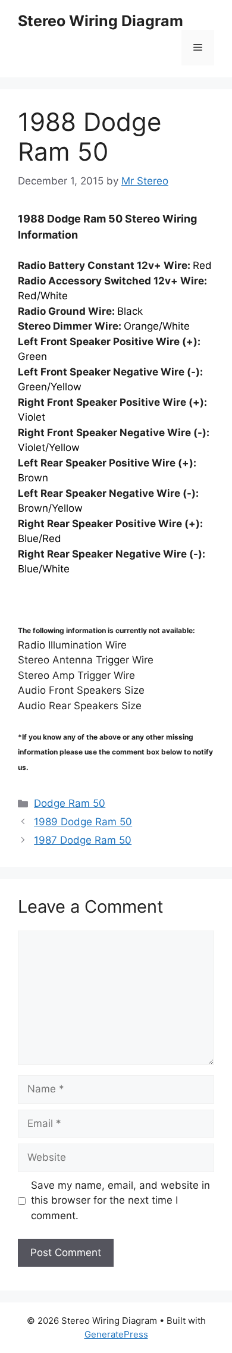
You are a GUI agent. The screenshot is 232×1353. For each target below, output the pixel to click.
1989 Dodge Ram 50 (83, 822)
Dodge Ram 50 (69, 803)
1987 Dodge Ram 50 (82, 840)
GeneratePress (116, 1334)
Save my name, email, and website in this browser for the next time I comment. (120, 1200)
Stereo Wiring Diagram (100, 21)
